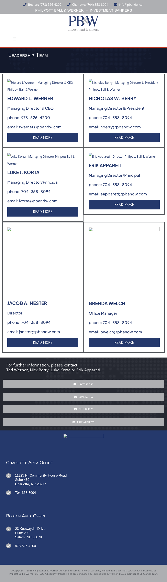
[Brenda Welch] (124, 231)
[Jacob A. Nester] (42, 231)
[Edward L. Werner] (42, 82)
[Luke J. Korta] (42, 156)
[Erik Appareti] (122, 156)
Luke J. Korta (23, 172)
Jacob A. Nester (27, 303)
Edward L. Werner (30, 98)
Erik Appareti (105, 165)
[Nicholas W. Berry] (124, 82)
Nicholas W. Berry (112, 98)
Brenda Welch (107, 303)
